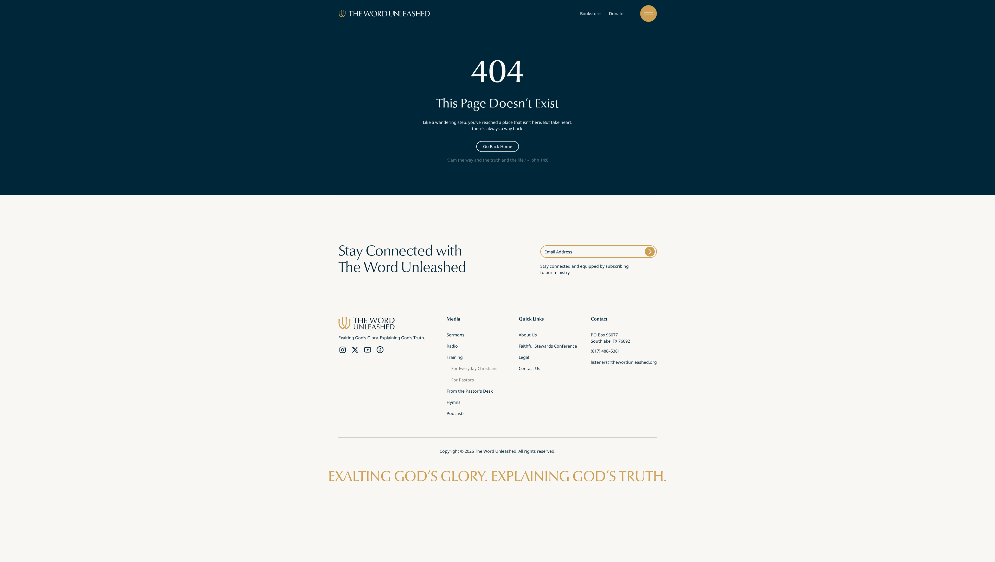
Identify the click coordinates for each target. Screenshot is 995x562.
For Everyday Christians (474, 369)
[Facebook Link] (380, 350)
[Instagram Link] (342, 350)
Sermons (455, 335)
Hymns (453, 402)
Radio (452, 346)
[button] (648, 13)
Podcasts (456, 414)
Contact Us (529, 369)
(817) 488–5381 (605, 351)
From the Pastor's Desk (470, 391)
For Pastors (462, 380)
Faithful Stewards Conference (548, 346)
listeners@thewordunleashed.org (624, 362)
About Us (528, 335)
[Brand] (384, 13)
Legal (524, 357)
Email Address (558, 252)
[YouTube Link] (367, 350)
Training (455, 357)
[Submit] (650, 252)
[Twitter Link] (355, 350)
